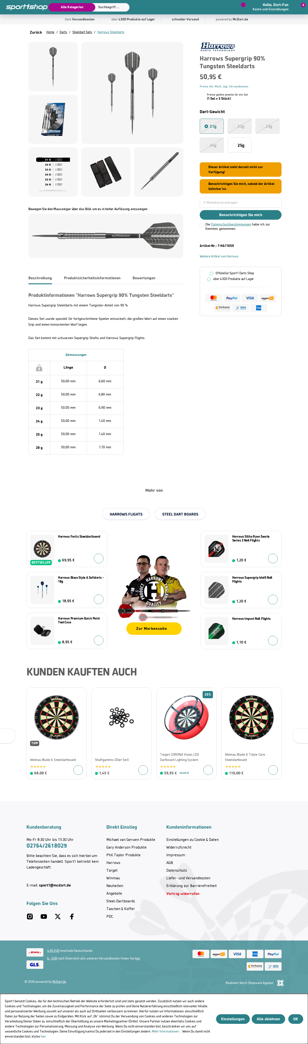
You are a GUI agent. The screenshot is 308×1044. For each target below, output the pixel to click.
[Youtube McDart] (43, 918)
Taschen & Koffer (120, 909)
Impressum (175, 855)
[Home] (24, 7)
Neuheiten (114, 886)
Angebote (114, 894)
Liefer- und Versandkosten (188, 878)
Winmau (113, 878)
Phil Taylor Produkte (123, 855)
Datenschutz (176, 871)
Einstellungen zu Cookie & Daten (192, 840)
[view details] (56, 733)
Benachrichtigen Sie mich (240, 214)
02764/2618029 (46, 845)
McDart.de (59, 982)
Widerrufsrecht (179, 848)
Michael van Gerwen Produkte (130, 840)
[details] (218, 46)
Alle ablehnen (268, 1019)
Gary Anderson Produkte (126, 848)
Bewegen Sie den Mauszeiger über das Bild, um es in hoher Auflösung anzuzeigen (87, 209)
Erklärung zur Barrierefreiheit (191, 886)
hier (137, 958)
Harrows (113, 863)
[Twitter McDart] (57, 918)
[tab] (40, 278)
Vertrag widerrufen (182, 893)
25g (240, 145)
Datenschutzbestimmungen (231, 224)
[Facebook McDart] (71, 918)
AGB (169, 863)
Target (112, 871)
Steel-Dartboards (120, 901)
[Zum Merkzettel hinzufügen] (32, 694)
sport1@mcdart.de (55, 885)
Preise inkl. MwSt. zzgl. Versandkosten (224, 86)
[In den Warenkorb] (98, 599)
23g (268, 126)
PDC (109, 917)
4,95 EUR (53, 951)
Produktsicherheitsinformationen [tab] (92, 278)
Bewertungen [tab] (144, 278)
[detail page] (98, 558)
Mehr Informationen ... (167, 1031)
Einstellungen (233, 1019)
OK (295, 1019)
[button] (274, 7)
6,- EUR (52, 958)
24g (213, 145)
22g (240, 126)
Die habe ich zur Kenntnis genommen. (237, 227)
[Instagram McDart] (29, 918)
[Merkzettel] (239, 7)
